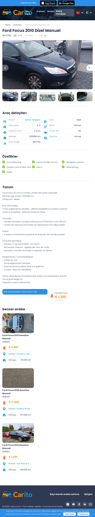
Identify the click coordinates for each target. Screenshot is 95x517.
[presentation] (5, 68)
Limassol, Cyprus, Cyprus (24, 353)
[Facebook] (79, 504)
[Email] (90, 504)
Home (8, 25)
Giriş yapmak (61, 12)
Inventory (17, 25)
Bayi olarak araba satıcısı (64, 494)
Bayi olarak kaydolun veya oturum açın (20, 291)
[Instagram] (68, 504)
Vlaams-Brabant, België (24, 408)
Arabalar (41, 11)
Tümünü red (83, 514)
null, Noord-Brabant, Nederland (24, 463)
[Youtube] (73, 504)
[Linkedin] (85, 504)
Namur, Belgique (32, 119)
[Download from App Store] (48, 3)
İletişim (50, 11)
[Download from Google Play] (66, 3)
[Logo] (13, 12)
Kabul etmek (69, 514)
